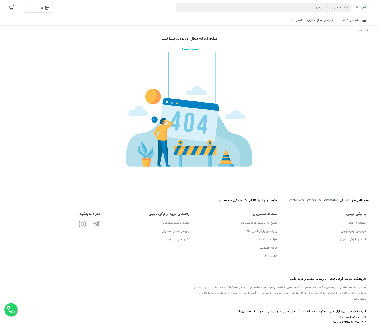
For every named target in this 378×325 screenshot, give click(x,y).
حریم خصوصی (268, 248)
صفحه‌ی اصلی (357, 223)
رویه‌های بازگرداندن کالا (262, 231)
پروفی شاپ (342, 317)
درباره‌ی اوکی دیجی (353, 231)
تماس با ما (296, 20)
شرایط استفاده (267, 239)
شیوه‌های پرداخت (177, 239)
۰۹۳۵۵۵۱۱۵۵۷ (331, 200)
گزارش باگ (270, 256)
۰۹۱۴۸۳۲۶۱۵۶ (314, 200)
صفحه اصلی (191, 49)
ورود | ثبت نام (35, 7)
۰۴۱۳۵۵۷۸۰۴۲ (296, 200)
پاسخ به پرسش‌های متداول (259, 223)
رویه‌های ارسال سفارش (320, 20)
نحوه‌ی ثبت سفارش (176, 223)
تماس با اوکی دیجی (353, 239)
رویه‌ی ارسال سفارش (175, 231)
